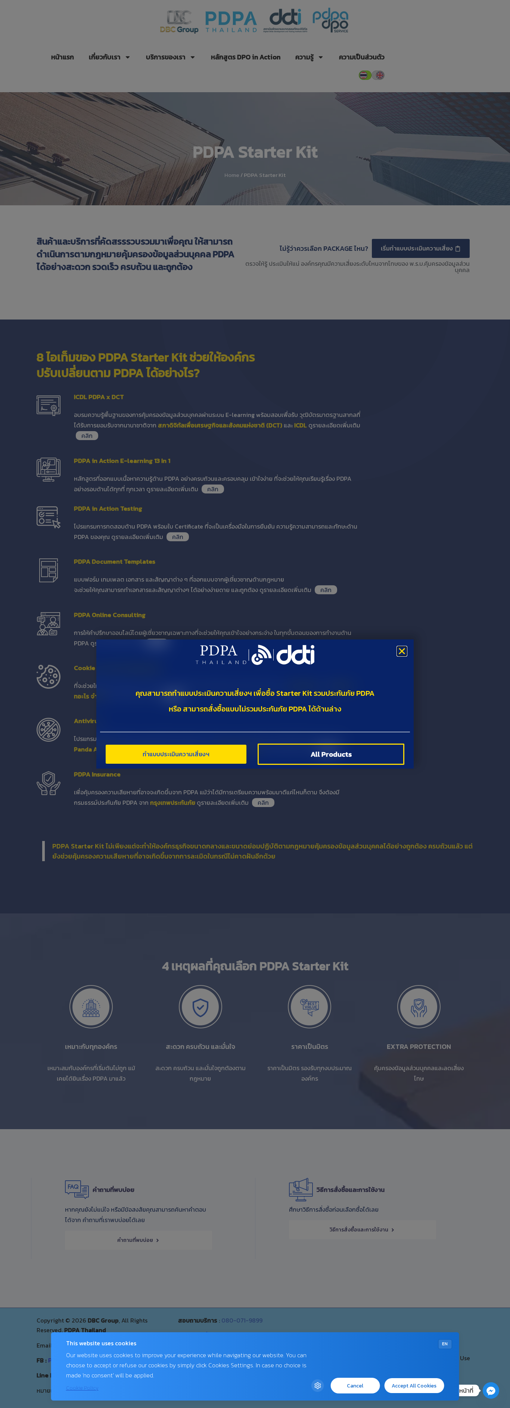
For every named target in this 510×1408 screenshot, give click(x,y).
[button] (402, 651)
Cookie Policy (82, 1388)
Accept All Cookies (414, 1386)
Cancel (355, 1386)
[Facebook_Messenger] (491, 1390)
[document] (255, 704)
